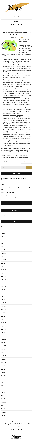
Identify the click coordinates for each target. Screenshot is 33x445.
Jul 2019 (3, 299)
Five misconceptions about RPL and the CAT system (16, 34)
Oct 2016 (3, 359)
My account (27, 423)
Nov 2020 (3, 266)
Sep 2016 (3, 362)
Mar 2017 (3, 349)
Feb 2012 (3, 402)
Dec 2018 (3, 316)
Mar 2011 (3, 409)
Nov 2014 (3, 385)
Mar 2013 (3, 399)
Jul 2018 (3, 332)
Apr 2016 (3, 379)
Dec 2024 (3, 236)
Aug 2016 (3, 365)
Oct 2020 (3, 269)
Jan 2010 (3, 415)
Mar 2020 (3, 283)
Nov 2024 (3, 240)
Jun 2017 (3, 339)
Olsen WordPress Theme (12, 441)
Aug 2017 (3, 336)
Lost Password (18, 423)
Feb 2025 (3, 230)
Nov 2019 (3, 293)
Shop (25, 424)
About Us (5, 421)
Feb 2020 (3, 286)
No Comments (21, 37)
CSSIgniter (25, 441)
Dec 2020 (3, 263)
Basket (12, 421)
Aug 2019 (3, 296)
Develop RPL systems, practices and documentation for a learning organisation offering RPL (15, 196)
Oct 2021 (3, 246)
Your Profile (16, 426)
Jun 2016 (3, 372)
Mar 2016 (3, 382)
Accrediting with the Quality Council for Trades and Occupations (13, 179)
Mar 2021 (3, 256)
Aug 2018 (3, 329)
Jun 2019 (3, 303)
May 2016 (3, 375)
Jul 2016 (3, 369)
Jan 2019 (3, 312)
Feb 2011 (3, 412)
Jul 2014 (3, 392)
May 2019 (3, 306)
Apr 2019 (3, 309)
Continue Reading (26, 161)
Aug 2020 (3, 276)
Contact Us (26, 421)
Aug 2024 (3, 243)
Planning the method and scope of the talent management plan (15, 188)
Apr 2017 (3, 346)
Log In (4, 423)
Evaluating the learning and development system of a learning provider (16, 183)
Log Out (10, 423)
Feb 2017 (3, 352)
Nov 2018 (3, 319)
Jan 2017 (3, 356)
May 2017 (3, 342)
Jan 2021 (3, 259)
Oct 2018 (3, 322)
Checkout (19, 421)
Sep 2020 (3, 273)
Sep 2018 (3, 326)
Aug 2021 (3, 250)
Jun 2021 (3, 253)
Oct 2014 (3, 389)
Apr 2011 (3, 405)
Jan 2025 (3, 233)
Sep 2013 (3, 395)
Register (8, 424)
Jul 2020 (3, 279)
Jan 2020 (3, 289)
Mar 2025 (3, 226)
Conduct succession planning (8, 192)
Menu (17, 21)
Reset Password (17, 424)
